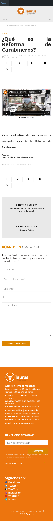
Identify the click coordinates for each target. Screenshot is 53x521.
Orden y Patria (26, 230)
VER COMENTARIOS (24, 165)
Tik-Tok (13, 489)
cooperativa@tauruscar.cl (24, 423)
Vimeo (12, 499)
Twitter (13, 485)
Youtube (13, 496)
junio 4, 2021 (7, 55)
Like (6, 57)
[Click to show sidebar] (2, 41)
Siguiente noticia (25, 226)
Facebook (14, 482)
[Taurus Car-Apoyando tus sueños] (26, 10)
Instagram (14, 492)
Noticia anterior (27, 205)
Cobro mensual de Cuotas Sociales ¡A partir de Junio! (26, 209)
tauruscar (25, 55)
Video (4, 34)
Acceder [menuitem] (4, 3)
